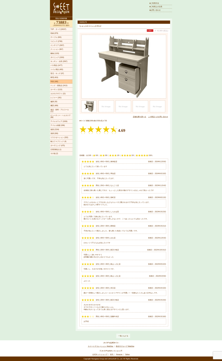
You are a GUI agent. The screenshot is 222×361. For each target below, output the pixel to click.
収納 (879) (54, 33)
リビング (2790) (56, 41)
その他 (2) (54, 153)
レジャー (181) (55, 98)
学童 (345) (54, 81)
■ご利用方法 (154, 3)
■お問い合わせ (155, 10)
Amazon (119, 354)
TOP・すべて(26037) (58, 29)
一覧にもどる (123, 336)
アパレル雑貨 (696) (57, 125)
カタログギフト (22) (58, 94)
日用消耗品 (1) (55, 149)
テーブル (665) (55, 37)
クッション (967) (56, 49)
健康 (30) (53, 102)
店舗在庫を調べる (139, 117)
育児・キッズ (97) (57, 73)
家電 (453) (54, 77)
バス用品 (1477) (56, 65)
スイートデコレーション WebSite (101, 346)
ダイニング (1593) (57, 57)
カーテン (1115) (56, 89)
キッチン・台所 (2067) (58, 61)
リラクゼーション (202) (59, 137)
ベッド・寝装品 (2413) (58, 85)
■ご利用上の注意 (156, 7)
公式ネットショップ (100, 354)
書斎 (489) (54, 106)
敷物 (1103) (54, 53)
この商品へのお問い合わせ (158, 117)
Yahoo (127, 354)
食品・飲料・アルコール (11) (59, 110)
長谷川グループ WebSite (125, 346)
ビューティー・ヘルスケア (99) (60, 116)
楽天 (112, 354)
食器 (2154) (54, 129)
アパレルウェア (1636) (58, 121)
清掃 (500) (54, 133)
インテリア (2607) (57, 45)
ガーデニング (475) (57, 145)
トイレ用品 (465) (56, 69)
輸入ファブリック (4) (58, 141)
